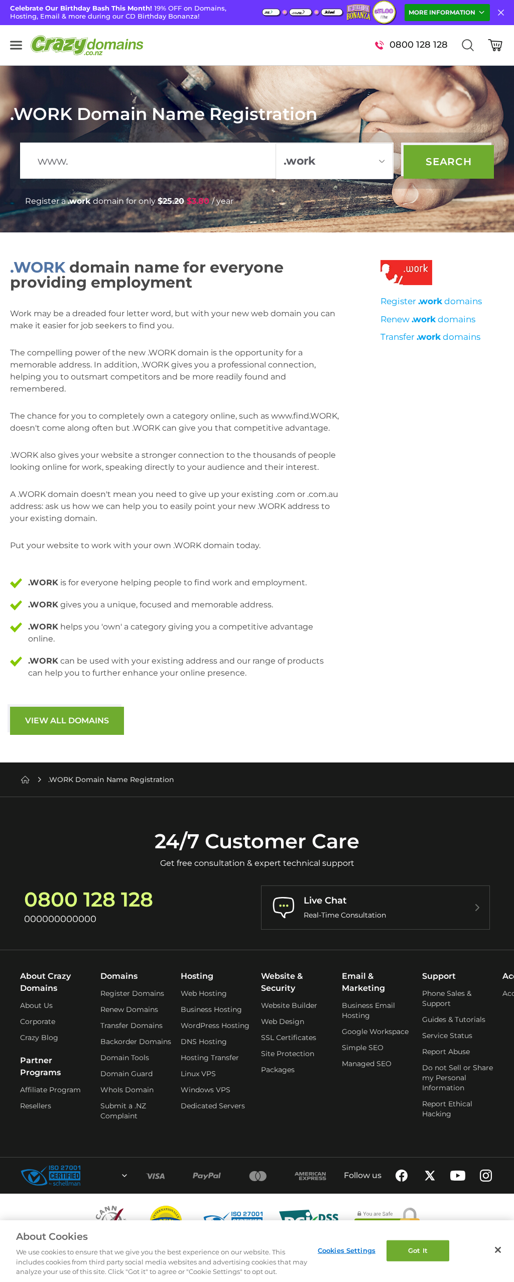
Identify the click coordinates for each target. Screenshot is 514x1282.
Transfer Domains (131, 1025)
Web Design (282, 1021)
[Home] (25, 780)
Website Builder (289, 1005)
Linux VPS (198, 1073)
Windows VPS (205, 1089)
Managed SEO (367, 1063)
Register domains (431, 301)
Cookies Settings (346, 1250)
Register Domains (132, 993)
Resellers (35, 1105)
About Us (36, 1005)
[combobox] (97, 1176)
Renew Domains (129, 1009)
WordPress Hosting (215, 1025)
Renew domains (427, 319)
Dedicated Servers (213, 1105)
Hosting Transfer (210, 1057)
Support (439, 976)
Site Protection (287, 1053)
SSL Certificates (288, 1037)
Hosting (197, 976)
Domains (119, 976)
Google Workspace (375, 1031)
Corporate (37, 1021)
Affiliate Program (50, 1089)
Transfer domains (430, 337)
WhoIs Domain (127, 1089)
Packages (278, 1069)
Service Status (447, 1035)
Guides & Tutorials (453, 1019)
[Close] (498, 1250)
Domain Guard (126, 1073)
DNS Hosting (204, 1041)
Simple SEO (362, 1047)
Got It (418, 1250)
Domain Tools (124, 1057)
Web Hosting (204, 993)
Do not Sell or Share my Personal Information (457, 1077)
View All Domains (67, 720)
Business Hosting (211, 1009)
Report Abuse (446, 1051)
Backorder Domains (135, 1041)
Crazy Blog (39, 1037)
